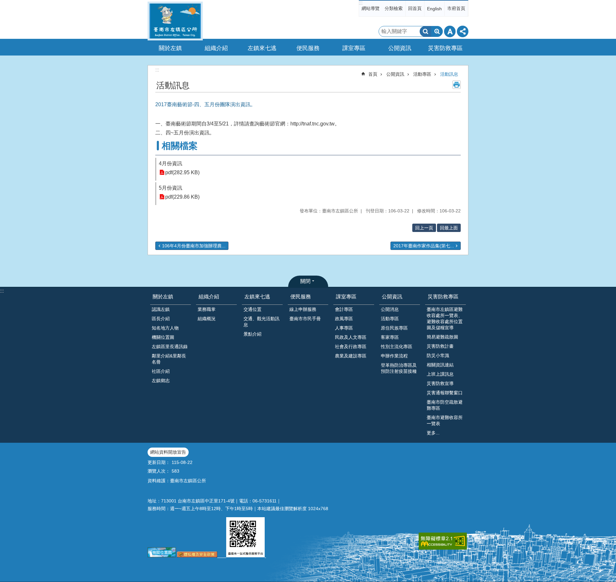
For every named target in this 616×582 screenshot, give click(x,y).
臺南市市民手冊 (305, 318)
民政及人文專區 (350, 337)
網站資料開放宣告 (168, 452)
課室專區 (346, 296)
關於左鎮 (163, 296)
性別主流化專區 (396, 346)
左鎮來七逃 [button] (262, 48)
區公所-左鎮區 (175, 21)
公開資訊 (395, 74)
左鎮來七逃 (257, 296)
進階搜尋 (437, 31)
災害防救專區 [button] (445, 48)
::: (361, 2)
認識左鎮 (161, 309)
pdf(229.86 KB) (182, 197)
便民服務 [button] (308, 48)
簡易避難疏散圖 (442, 336)
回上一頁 (424, 227)
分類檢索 (394, 8)
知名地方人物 (165, 327)
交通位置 (252, 309)
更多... (433, 432)
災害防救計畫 (440, 346)
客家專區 (390, 337)
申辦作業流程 (394, 355)
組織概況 (207, 318)
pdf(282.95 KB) (182, 172)
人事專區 (344, 327)
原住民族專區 (394, 327)
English (434, 8)
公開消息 (390, 309)
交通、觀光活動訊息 (261, 321)
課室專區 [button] (353, 48)
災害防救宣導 (440, 383)
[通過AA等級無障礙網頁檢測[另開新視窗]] (443, 541)
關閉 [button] (305, 281)
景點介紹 (252, 334)
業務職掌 (207, 309)
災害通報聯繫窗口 (445, 392)
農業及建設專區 (350, 355)
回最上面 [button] (449, 227)
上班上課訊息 (440, 374)
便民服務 (300, 296)
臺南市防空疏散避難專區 (445, 405)
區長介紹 (161, 318)
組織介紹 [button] (216, 48)
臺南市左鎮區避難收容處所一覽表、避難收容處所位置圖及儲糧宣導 (445, 318)
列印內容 (456, 85)
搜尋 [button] (425, 31)
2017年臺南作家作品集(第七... (423, 245)
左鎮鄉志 (161, 380)
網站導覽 (371, 8)
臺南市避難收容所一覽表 (445, 420)
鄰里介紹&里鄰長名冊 (169, 358)
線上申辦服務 (302, 309)
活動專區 (422, 74)
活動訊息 (449, 74)
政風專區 (344, 318)
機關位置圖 (163, 337)
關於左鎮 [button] (170, 48)
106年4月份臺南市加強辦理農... (194, 245)
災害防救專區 (443, 296)
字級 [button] (450, 31)
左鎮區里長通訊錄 (170, 346)
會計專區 (344, 309)
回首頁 (415, 8)
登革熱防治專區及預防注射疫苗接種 (399, 368)
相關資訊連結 (440, 364)
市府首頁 (456, 8)
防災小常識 (438, 355)
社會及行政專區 (350, 346)
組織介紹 (209, 296)
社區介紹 (161, 371)
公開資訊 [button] (399, 48)
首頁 (372, 74)
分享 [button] (462, 31)
